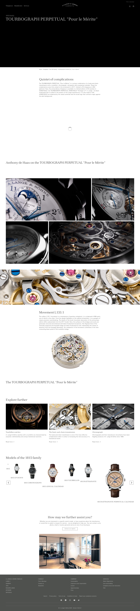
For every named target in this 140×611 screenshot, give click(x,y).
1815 (7, 585)
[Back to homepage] (70, 5)
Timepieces (9, 6)
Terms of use (62, 596)
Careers (73, 585)
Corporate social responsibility (78, 583)
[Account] (130, 6)
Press (72, 590)
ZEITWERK (8, 590)
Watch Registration (108, 581)
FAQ (104, 588)
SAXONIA (8, 583)
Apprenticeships (75, 588)
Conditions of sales (72, 596)
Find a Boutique (42, 581)
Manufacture (18, 6)
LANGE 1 (8, 581)
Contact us (41, 583)
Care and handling (108, 583)
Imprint (45, 596)
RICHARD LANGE (10, 588)
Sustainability (74, 581)
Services (26, 6)
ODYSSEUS (9, 592)
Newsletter (41, 585)
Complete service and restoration (111, 585)
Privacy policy (52, 596)
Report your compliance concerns (88, 596)
